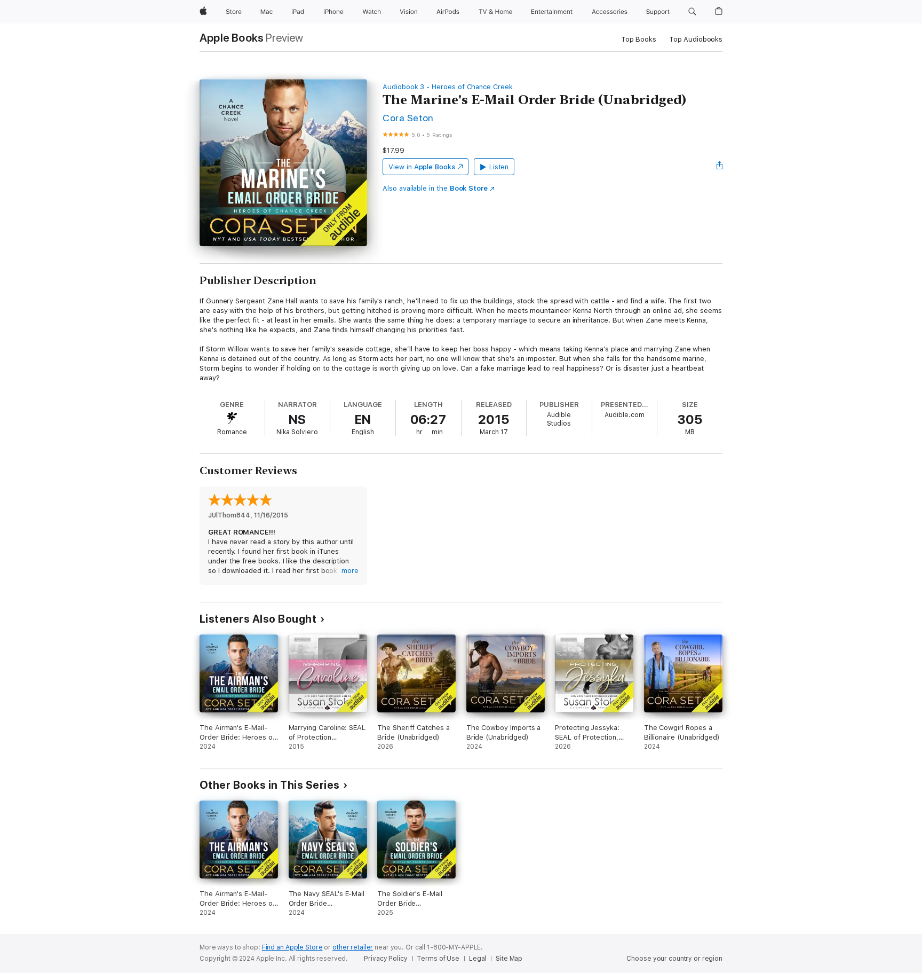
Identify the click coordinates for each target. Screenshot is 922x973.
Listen (499, 167)
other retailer (352, 947)
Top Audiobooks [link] (695, 39)
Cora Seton (408, 117)
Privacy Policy (385, 958)
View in (421, 167)
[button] (692, 11)
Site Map (509, 958)
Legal (477, 958)
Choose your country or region (674, 958)
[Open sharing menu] (719, 166)
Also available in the (435, 188)
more (350, 571)
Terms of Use (438, 958)
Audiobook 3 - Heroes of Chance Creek (448, 87)
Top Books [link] (638, 39)
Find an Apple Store (292, 947)
